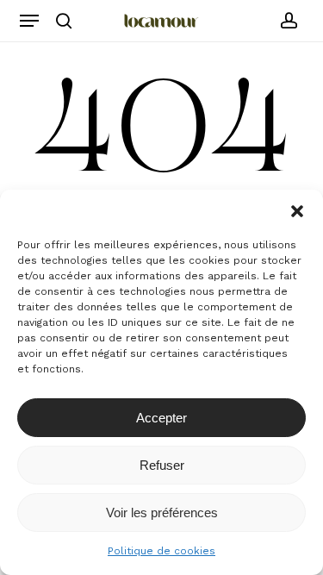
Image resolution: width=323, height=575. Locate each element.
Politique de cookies (161, 551)
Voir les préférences (162, 512)
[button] (297, 211)
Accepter (161, 417)
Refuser (162, 465)
